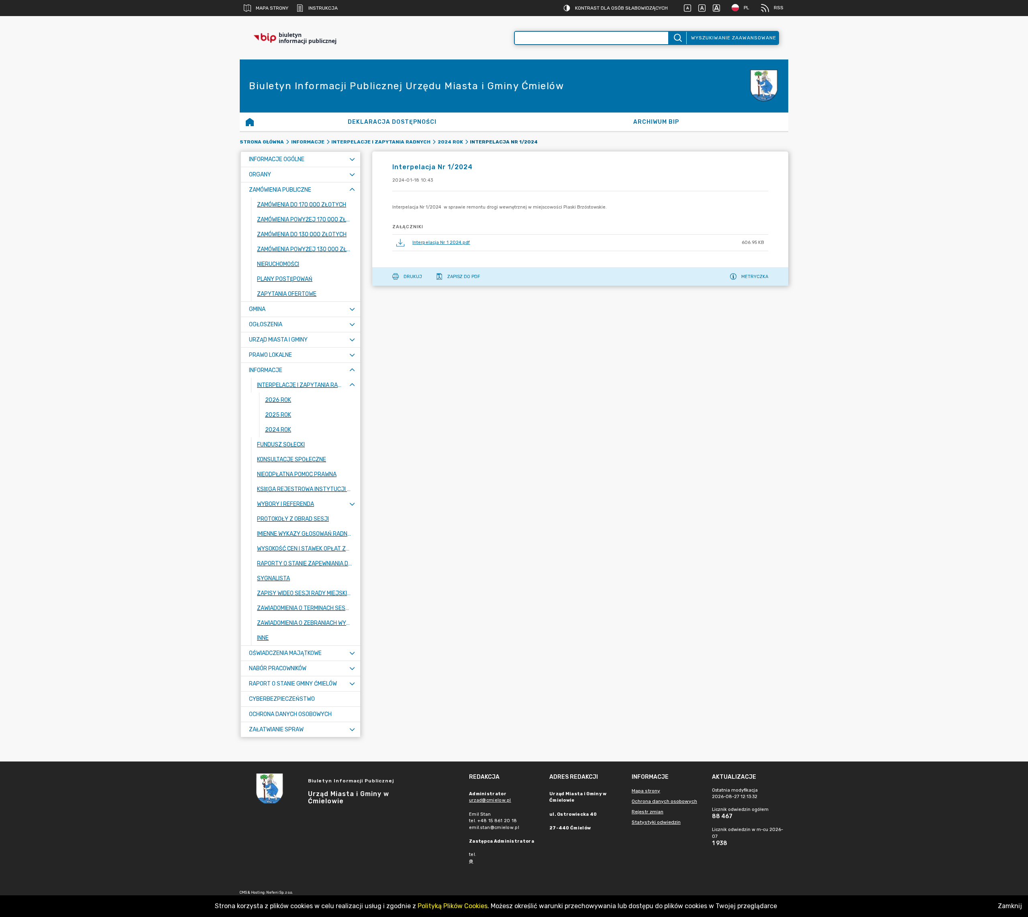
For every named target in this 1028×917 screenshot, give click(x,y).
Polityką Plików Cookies (452, 906)
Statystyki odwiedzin (656, 822)
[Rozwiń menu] (352, 159)
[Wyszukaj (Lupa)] (677, 38)
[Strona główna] (250, 122)
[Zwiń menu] (352, 190)
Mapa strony (272, 8)
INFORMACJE (307, 142)
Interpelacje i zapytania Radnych (380, 142)
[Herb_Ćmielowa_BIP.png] (764, 86)
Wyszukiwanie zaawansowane (733, 38)
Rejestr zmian (647, 812)
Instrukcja (323, 8)
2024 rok (450, 142)
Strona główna (262, 142)
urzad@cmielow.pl (490, 800)
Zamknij (1010, 906)
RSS (778, 7)
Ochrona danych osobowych (664, 801)
